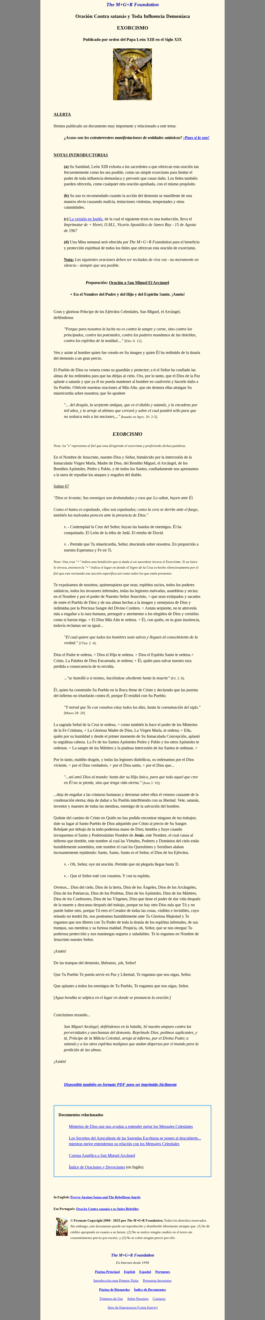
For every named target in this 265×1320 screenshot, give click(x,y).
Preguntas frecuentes (157, 1280)
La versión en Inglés (85, 219)
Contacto (159, 1299)
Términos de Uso (111, 1299)
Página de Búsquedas (114, 1290)
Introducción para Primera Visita (115, 1280)
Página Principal (107, 1272)
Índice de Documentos (150, 1290)
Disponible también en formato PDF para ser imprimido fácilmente (120, 1084)
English (129, 1272)
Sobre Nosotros (138, 1299)
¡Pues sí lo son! (196, 137)
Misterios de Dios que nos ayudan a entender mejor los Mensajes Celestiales (131, 1126)
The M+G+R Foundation (132, 4)
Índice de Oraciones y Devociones (97, 1167)
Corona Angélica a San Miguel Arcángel (102, 1155)
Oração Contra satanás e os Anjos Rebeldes (107, 1209)
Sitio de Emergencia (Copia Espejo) (133, 1307)
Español (145, 1272)
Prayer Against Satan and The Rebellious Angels (105, 1197)
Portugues (162, 1272)
